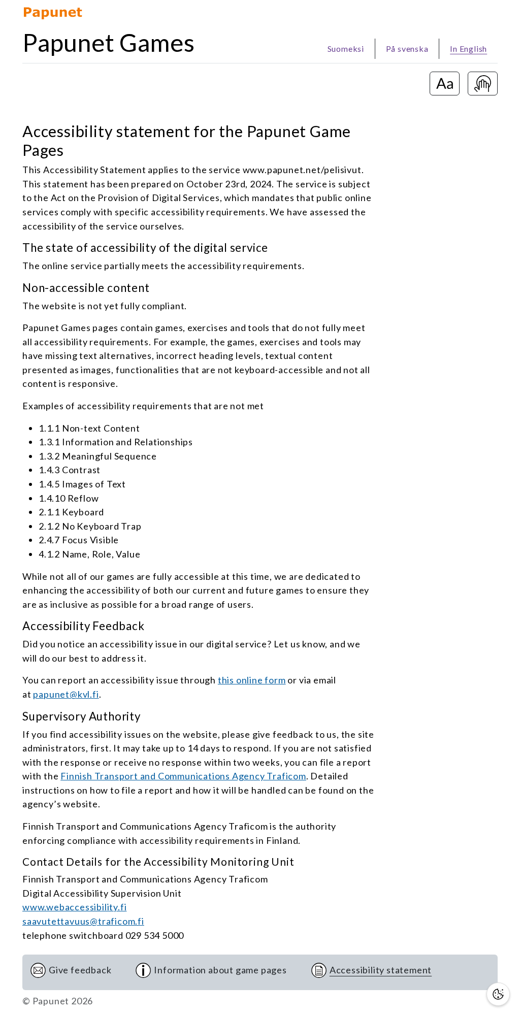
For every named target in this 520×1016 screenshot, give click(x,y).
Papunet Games (108, 42)
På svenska (407, 48)
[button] (498, 994)
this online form (252, 679)
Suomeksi (346, 48)
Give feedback (80, 969)
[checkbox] (445, 83)
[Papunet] (52, 11)
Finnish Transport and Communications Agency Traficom (183, 775)
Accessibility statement (381, 969)
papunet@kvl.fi (66, 694)
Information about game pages (220, 969)
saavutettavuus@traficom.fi (83, 921)
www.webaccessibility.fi (74, 906)
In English (468, 48)
